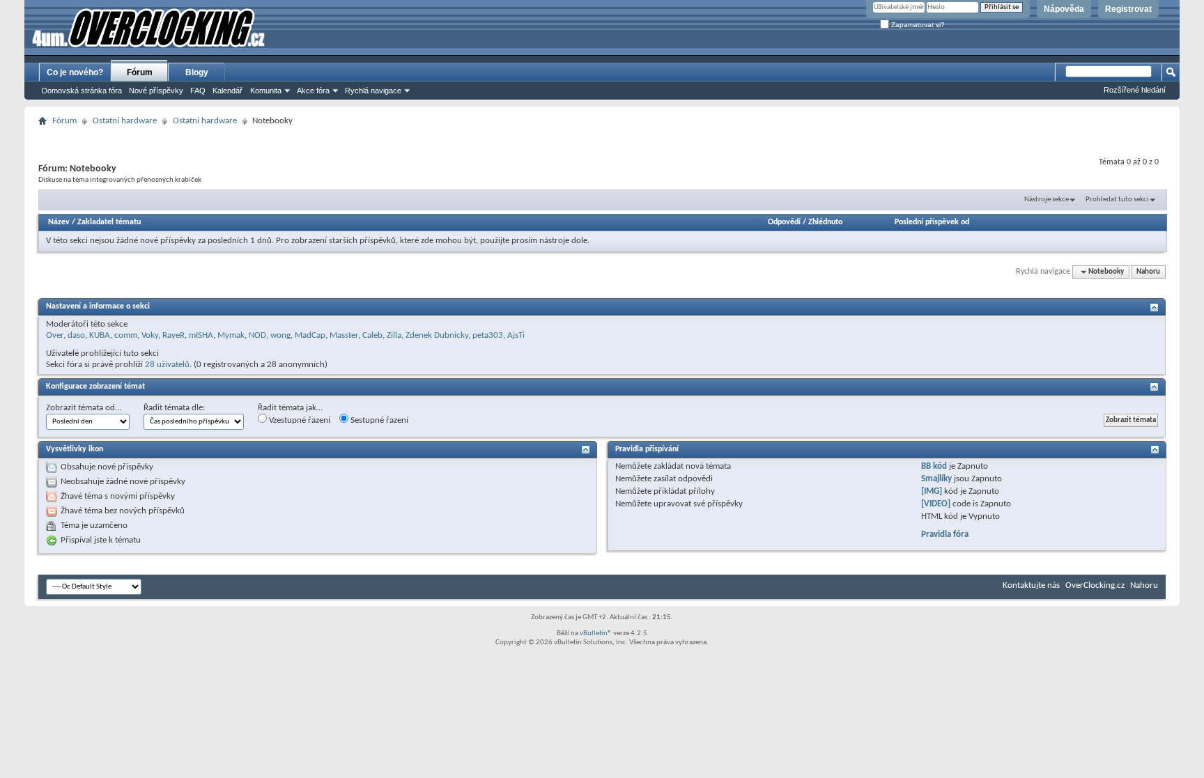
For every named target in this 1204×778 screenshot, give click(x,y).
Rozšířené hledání (1135, 90)
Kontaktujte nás (1031, 585)
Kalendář (227, 90)
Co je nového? (75, 72)
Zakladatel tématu (109, 222)
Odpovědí (784, 222)
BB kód (934, 466)
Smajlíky (936, 478)
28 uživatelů (167, 364)
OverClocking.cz (1095, 585)
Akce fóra (313, 90)
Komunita (265, 90)
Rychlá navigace (373, 90)
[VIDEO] (935, 503)
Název (59, 222)
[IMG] (931, 491)
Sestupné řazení (378, 420)
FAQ (198, 90)
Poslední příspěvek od (932, 222)
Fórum (140, 72)
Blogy (196, 72)
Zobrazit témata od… (83, 407)
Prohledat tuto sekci (1117, 199)
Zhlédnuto (825, 222)
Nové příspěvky (156, 90)
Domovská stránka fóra (82, 90)
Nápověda (1064, 9)
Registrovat (1128, 9)
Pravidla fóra (944, 534)
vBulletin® (596, 633)
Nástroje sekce (1046, 199)
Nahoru (1148, 272)
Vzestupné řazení (298, 420)
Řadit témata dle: (174, 407)
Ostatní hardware (125, 120)
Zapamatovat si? (917, 25)
